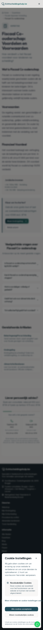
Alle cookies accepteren (21, 609)
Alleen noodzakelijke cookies (21, 615)
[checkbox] (8, 583)
